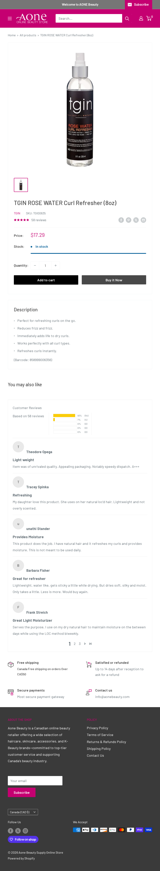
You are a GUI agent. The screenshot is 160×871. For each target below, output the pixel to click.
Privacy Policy (97, 728)
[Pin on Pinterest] (128, 219)
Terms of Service (100, 734)
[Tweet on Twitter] (136, 219)
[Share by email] (143, 219)
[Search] (127, 18)
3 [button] (80, 643)
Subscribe (141, 4)
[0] (149, 18)
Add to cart (46, 280)
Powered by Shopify (21, 858)
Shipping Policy (99, 748)
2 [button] (75, 643)
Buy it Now (114, 280)
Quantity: (21, 265)
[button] (85, 643)
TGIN (17, 213)
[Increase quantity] (56, 265)
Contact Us (95, 755)
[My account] (141, 18)
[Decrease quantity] (35, 265)
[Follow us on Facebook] (10, 830)
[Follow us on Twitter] (18, 830)
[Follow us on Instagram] (25, 830)
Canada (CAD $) (19, 812)
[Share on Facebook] (121, 219)
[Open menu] (10, 18)
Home (12, 35)
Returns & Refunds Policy (106, 742)
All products (28, 35)
